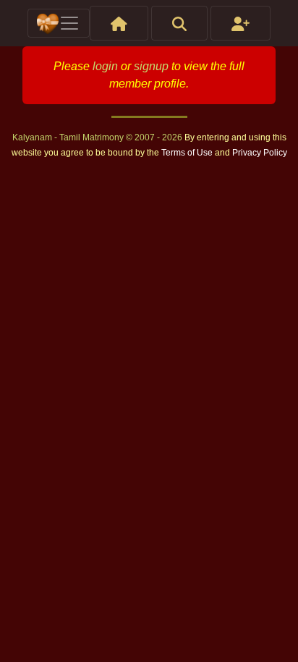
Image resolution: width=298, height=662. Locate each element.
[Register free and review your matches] (240, 23)
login (105, 66)
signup (151, 66)
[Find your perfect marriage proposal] (179, 23)
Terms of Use (188, 153)
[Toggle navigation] (58, 23)
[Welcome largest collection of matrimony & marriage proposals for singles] (119, 23)
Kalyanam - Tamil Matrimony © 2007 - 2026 (98, 137)
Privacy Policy (259, 153)
